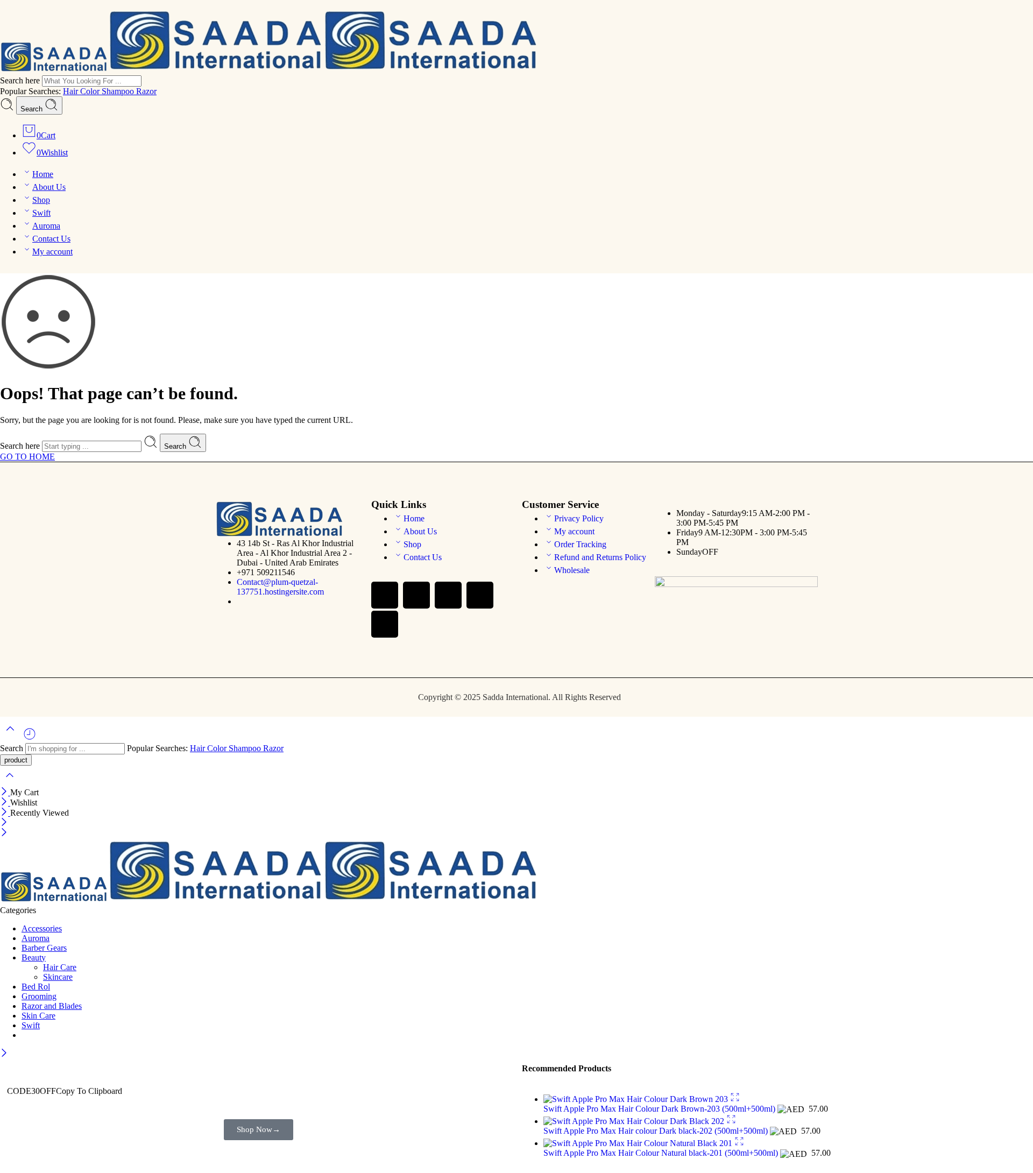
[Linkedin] (384, 624)
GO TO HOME (27, 456)
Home (42, 174)
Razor (146, 91)
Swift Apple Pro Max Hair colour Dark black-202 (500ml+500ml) (656, 1130)
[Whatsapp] (416, 595)
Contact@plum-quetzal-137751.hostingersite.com (280, 586)
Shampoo (119, 91)
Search (32, 109)
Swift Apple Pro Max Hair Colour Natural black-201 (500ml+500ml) (661, 1152)
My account (52, 251)
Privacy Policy (579, 518)
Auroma (46, 225)
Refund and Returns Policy (600, 557)
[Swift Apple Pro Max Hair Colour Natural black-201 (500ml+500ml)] (638, 1143)
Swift (41, 212)
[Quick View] (735, 1099)
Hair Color (82, 91)
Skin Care (38, 1015)
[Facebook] (384, 595)
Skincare (58, 976)
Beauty (34, 957)
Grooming (39, 996)
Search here (21, 80)
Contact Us (51, 238)
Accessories (42, 928)
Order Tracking (580, 544)
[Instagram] (448, 595)
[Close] (5, 792)
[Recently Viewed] (30, 738)
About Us (49, 187)
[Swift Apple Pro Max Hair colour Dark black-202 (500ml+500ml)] (634, 1121)
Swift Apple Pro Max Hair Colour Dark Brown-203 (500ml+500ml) (660, 1108)
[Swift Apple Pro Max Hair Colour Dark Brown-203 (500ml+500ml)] (636, 1099)
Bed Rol (36, 986)
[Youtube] (479, 595)
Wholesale (572, 570)
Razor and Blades (52, 1006)
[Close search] (9, 782)
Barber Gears (44, 947)
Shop (41, 199)
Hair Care (59, 967)
